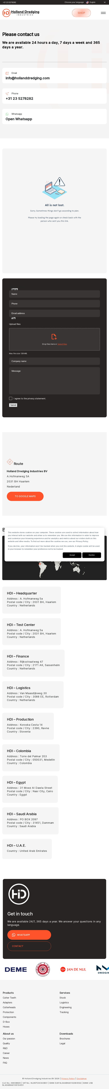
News (6, 1057)
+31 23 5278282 (9, 2)
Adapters (7, 1002)
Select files (62, 344)
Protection (8, 1012)
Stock (63, 997)
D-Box (6, 1021)
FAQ (5, 1062)
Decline (92, 555)
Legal (62, 1043)
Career (6, 1053)
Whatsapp (23, 934)
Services (65, 992)
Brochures (65, 1038)
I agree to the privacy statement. (30, 398)
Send (13, 405)
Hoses (6, 1026)
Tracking (64, 1012)
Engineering (66, 1007)
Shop (81, 12)
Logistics (64, 1002)
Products (8, 992)
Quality (6, 1043)
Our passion (9, 1038)
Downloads (66, 1033)
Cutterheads (9, 1007)
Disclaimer (82, 1078)
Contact (17, 946)
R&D (5, 1048)
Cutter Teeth (9, 997)
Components (9, 1017)
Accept (72, 555)
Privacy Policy (68, 1078)
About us (8, 1033)
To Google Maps (25, 496)
